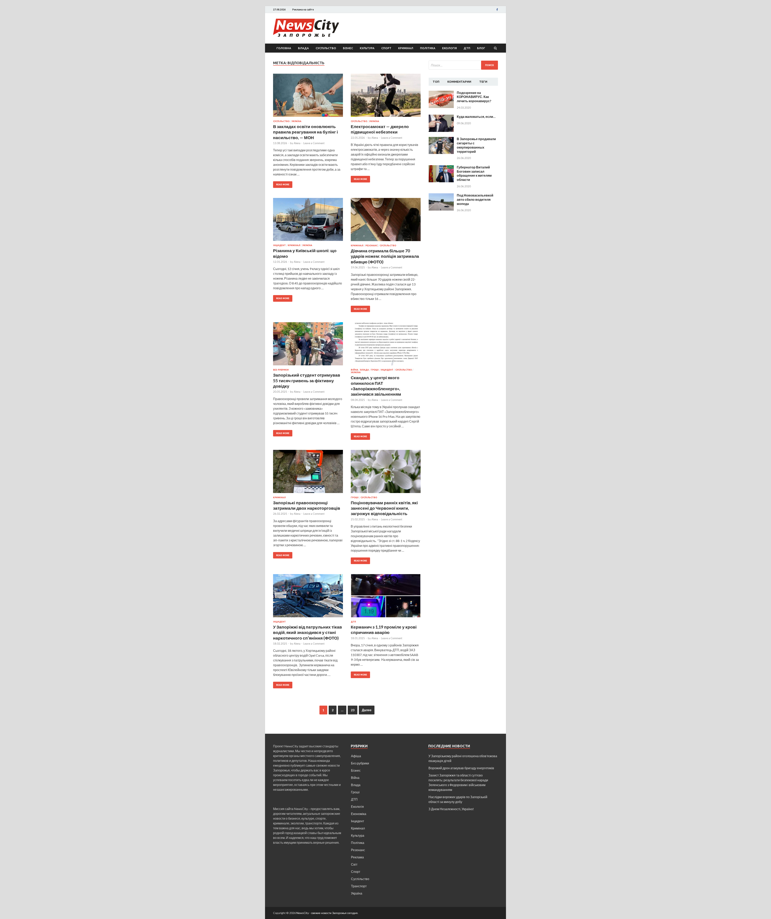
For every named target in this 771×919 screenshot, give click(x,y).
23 (352, 710)
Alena (297, 143)
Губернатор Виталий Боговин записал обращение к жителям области (474, 173)
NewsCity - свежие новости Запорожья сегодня (327, 913)
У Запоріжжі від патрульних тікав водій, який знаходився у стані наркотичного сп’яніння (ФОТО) (307, 632)
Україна (296, 121)
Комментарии (459, 81)
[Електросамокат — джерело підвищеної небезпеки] (386, 97)
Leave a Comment (313, 143)
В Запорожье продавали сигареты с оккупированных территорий (476, 145)
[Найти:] (463, 65)
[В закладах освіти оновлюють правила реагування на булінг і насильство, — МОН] (308, 97)
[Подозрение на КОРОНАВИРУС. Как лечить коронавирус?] (441, 93)
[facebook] (497, 9)
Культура (367, 48)
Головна (283, 48)
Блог (481, 48)
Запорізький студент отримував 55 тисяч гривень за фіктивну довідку (306, 380)
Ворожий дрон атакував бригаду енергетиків (461, 768)
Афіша (356, 756)
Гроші (375, 370)
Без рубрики (281, 370)
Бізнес (348, 48)
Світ (354, 864)
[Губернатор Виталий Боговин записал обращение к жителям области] (441, 167)
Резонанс (371, 245)
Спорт (386, 48)
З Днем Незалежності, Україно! (451, 809)
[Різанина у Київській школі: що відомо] (308, 221)
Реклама (357, 857)
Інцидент (279, 245)
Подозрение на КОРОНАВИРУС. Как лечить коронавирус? (474, 97)
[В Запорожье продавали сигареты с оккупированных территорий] (441, 139)
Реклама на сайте (303, 9)
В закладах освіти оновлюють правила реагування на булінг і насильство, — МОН (305, 132)
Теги (483, 81)
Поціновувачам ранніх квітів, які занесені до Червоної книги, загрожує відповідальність (384, 508)
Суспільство (326, 48)
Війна (354, 370)
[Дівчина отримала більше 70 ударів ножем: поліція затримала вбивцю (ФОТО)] (386, 221)
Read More (282, 184)
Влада (303, 48)
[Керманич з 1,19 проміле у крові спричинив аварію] (386, 597)
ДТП (467, 48)
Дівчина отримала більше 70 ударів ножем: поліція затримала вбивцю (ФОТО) (385, 256)
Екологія (449, 48)
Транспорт (359, 886)
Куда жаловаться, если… (476, 116)
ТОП (436, 81)
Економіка (358, 814)
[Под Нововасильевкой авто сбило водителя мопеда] (441, 196)
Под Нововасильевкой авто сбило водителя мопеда (475, 199)
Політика (427, 48)
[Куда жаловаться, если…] (441, 117)
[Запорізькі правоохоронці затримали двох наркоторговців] (308, 473)
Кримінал (405, 48)
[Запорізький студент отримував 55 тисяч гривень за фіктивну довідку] (308, 345)
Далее (366, 710)
